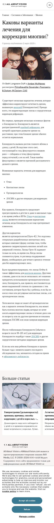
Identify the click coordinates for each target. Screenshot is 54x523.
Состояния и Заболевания (22, 15)
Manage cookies (27, 516)
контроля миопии (33, 273)
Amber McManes (36, 83)
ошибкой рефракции (30, 127)
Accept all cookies (27, 500)
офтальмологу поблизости (16, 356)
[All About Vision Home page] (14, 4)
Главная (5, 15)
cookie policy (9, 491)
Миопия (39, 15)
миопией (18, 107)
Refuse (27, 509)
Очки (29, 216)
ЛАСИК (35, 336)
